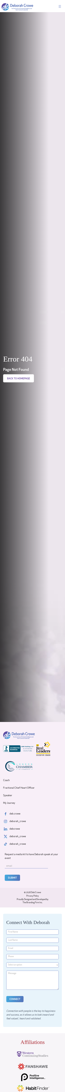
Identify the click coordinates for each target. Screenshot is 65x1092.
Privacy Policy (32, 896)
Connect (14, 999)
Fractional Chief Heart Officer (19, 788)
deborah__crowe (17, 821)
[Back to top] (57, 1084)
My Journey (9, 803)
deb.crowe (14, 814)
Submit (12, 878)
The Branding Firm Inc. (33, 902)
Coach (6, 780)
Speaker (7, 795)
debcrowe (14, 829)
